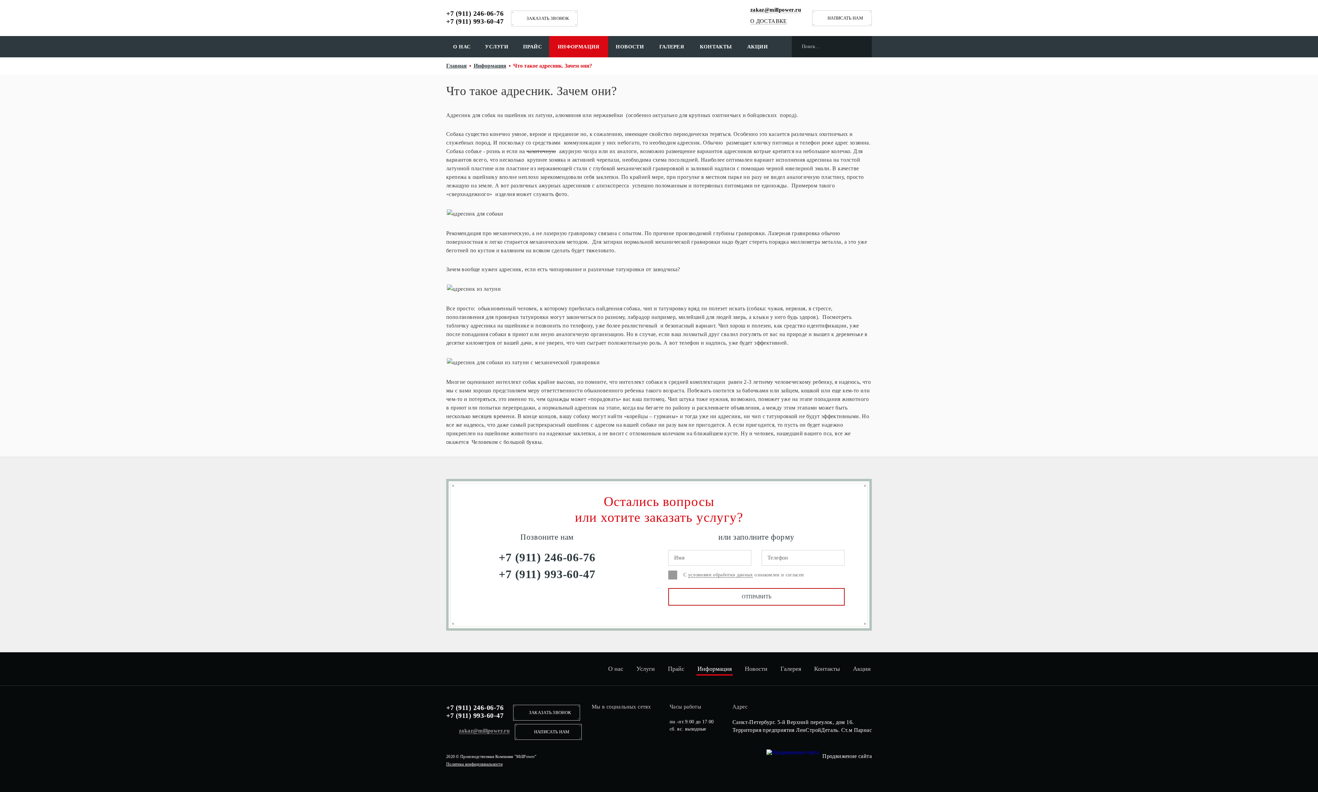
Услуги (496, 46)
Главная (456, 66)
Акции (757, 46)
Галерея (671, 46)
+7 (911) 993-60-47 (475, 21)
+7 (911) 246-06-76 (475, 13)
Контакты (716, 46)
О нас (462, 46)
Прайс (532, 46)
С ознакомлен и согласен (743, 574)
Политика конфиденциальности (474, 764)
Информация (579, 46)
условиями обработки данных (720, 574)
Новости (630, 46)
